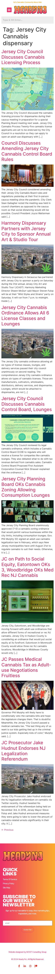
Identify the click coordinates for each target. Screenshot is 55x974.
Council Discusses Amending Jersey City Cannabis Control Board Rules (26, 151)
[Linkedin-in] (24, 966)
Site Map (6, 887)
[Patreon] (36, 966)
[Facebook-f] (19, 966)
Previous (7, 829)
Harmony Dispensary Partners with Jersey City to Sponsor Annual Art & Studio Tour (26, 231)
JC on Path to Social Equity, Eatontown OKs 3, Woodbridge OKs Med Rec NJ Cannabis (27, 567)
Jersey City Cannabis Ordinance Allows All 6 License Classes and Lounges (25, 316)
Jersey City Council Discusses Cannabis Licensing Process (23, 57)
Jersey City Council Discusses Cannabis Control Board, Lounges (26, 404)
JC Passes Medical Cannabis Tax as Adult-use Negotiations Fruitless (26, 667)
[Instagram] (30, 966)
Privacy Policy (8, 883)
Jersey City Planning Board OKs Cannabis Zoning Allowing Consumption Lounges (25, 487)
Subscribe (27, 930)
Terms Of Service (10, 879)
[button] (9, 10)
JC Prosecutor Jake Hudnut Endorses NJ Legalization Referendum (23, 751)
